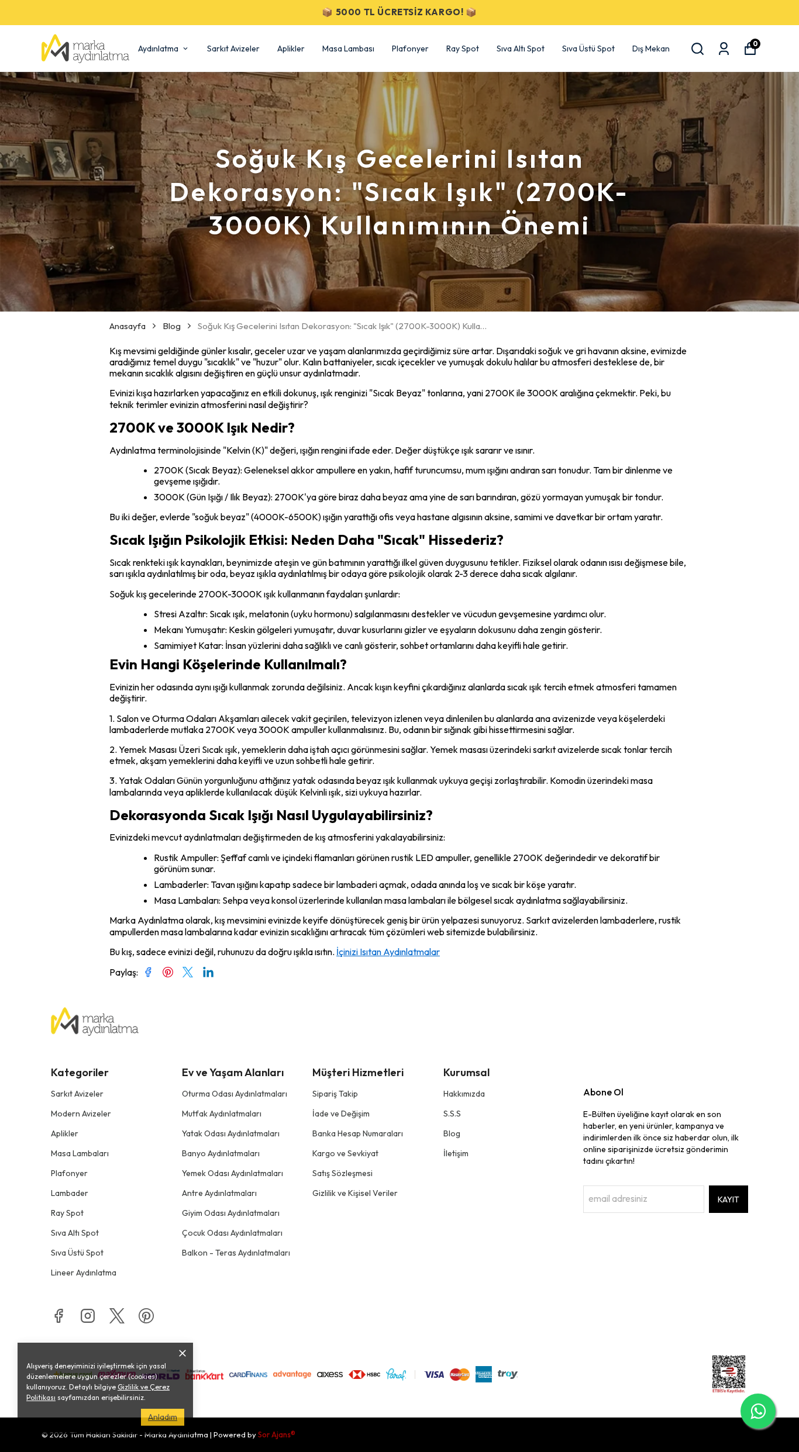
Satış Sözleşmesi (342, 1173)
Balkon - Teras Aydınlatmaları (236, 1252)
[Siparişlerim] (724, 49)
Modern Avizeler (81, 1113)
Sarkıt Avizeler (233, 48)
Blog (172, 326)
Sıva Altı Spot (521, 48)
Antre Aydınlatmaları (219, 1193)
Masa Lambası (348, 48)
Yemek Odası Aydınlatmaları (232, 1173)
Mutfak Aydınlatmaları (221, 1113)
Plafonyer (410, 48)
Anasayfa (127, 326)
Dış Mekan (651, 48)
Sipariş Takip (335, 1093)
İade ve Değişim (341, 1113)
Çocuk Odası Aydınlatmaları (232, 1233)
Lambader (69, 1193)
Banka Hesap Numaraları (357, 1133)
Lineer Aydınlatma (83, 1272)
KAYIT (728, 1199)
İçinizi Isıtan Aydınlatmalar (388, 951)
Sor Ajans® (276, 1434)
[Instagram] (87, 1315)
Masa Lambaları (80, 1153)
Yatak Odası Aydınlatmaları (231, 1133)
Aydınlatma (158, 48)
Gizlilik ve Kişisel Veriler (355, 1193)
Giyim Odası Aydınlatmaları (231, 1213)
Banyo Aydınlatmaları (221, 1153)
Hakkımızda (464, 1093)
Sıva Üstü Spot (588, 48)
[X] (117, 1315)
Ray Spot (462, 48)
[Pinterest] (146, 1315)
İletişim (456, 1153)
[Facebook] (58, 1315)
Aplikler (291, 48)
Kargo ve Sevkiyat (345, 1153)
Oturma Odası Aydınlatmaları (234, 1093)
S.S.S (452, 1113)
